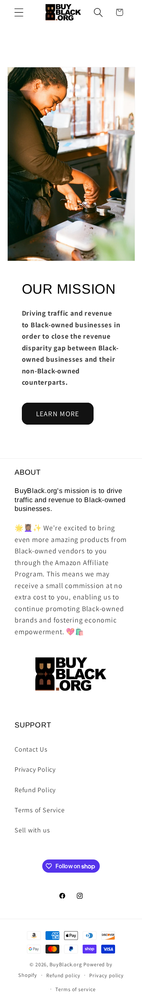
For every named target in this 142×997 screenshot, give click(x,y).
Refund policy (63, 975)
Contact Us (31, 749)
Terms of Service (39, 809)
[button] (18, 12)
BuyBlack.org (66, 964)
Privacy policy (106, 975)
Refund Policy (35, 789)
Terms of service (75, 989)
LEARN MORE (57, 413)
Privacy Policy (35, 769)
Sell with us (32, 829)
